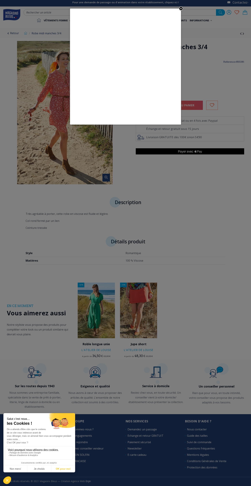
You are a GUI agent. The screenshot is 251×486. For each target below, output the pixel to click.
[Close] (181, 8)
